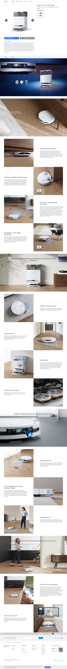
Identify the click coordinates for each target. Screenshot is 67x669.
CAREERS (42, 652)
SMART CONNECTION (25, 652)
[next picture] (32, 20)
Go (52, 633)
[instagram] (62, 638)
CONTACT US (33, 649)
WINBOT (17, 1)
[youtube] (60, 638)
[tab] (5, 57)
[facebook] (55, 638)
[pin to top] (65, 655)
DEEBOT (13, 1)
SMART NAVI (23, 649)
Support (21, 1)
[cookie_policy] (52, 667)
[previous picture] (6, 20)
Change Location (58, 660)
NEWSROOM (43, 649)
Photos (12, 38)
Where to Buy (26, 1)
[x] (58, 638)
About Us (31, 1)
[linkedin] (57, 638)
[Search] (62, 1)
